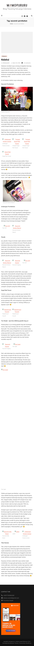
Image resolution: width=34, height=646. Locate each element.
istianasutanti (6, 63)
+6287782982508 (8, 595)
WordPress (28, 643)
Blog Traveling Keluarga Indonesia (17, 9)
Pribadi (4, 56)
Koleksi (5, 59)
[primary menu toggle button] (2, 15)
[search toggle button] (31, 15)
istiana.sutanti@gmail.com (11, 598)
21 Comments (27, 63)
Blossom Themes (14, 643)
